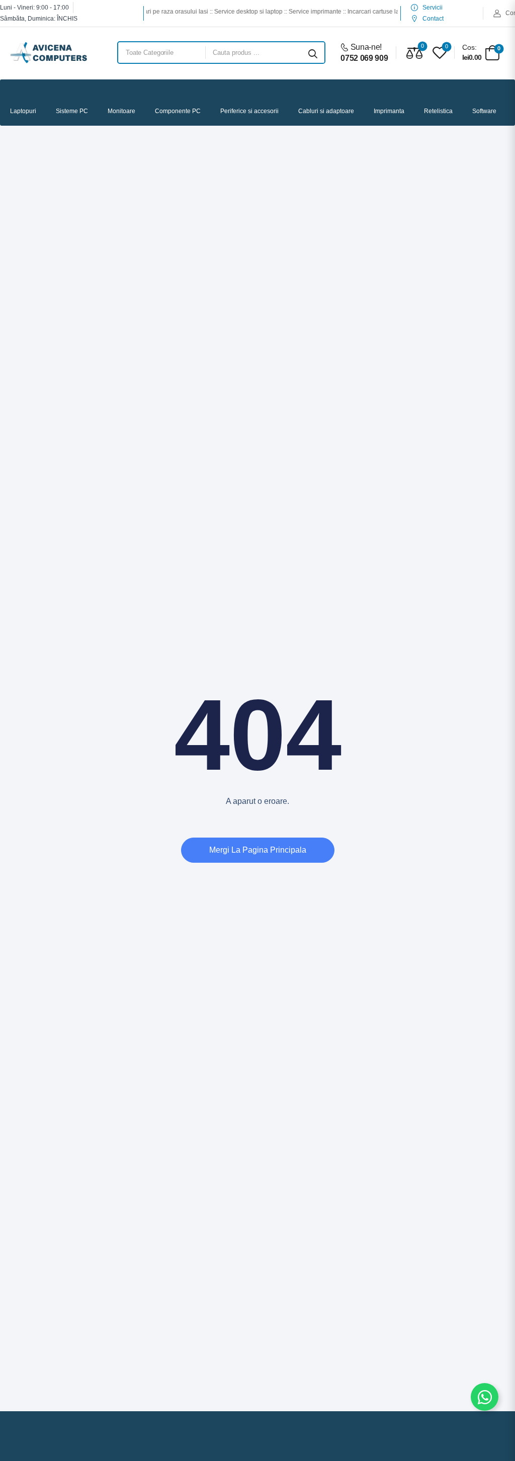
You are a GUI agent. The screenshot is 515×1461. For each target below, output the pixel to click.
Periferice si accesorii (249, 111)
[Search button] (313, 52)
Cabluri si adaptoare (326, 111)
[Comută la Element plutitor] (484, 1397)
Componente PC (178, 111)
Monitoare (121, 111)
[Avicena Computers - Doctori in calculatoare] (48, 52)
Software (484, 111)
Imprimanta (389, 111)
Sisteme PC (72, 111)
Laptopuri (23, 111)
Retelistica (438, 111)
